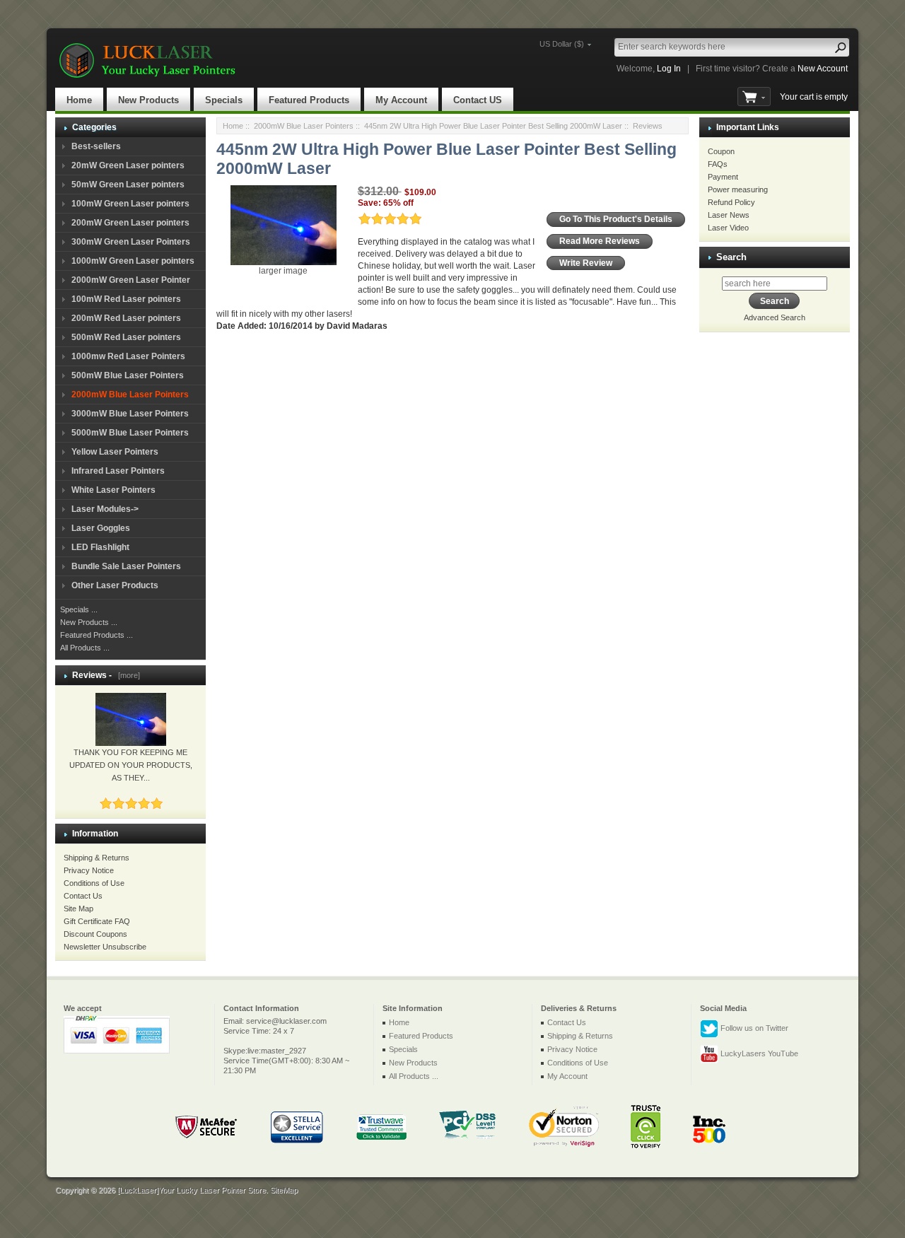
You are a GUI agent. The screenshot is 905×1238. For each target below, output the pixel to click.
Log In (669, 68)
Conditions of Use (94, 883)
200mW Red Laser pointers (126, 318)
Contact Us (83, 896)
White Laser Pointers (113, 490)
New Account (823, 68)
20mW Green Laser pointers (128, 165)
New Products (148, 100)
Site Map (78, 908)
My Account (401, 100)
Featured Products (309, 100)
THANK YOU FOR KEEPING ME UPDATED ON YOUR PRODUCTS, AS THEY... (130, 765)
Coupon (721, 151)
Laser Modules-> (105, 509)
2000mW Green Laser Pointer (130, 280)
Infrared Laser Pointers (118, 471)
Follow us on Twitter (753, 1028)
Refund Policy (731, 202)
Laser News (728, 215)
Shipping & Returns (96, 857)
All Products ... (85, 647)
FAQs (718, 164)
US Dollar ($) (561, 44)
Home (79, 100)
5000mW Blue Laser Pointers (130, 433)
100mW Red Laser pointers (126, 299)
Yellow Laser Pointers (114, 452)
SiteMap (284, 1190)
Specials (224, 100)
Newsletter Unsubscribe (105, 946)
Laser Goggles (100, 528)
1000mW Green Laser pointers (132, 261)
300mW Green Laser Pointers (130, 242)
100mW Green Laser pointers (130, 204)
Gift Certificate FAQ (97, 921)
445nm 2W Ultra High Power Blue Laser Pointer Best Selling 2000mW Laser (493, 126)
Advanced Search (774, 317)
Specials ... (79, 609)
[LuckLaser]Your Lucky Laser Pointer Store (191, 1190)
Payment (723, 177)
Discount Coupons (95, 934)
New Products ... (88, 622)
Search (731, 257)
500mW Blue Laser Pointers (127, 375)
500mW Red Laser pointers (126, 337)
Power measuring (738, 189)
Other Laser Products (114, 585)
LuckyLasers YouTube (758, 1053)
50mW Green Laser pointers (128, 184)
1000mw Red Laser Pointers (128, 356)
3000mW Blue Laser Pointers (130, 414)
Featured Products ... (96, 635)
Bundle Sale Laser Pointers (126, 566)
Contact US (477, 100)
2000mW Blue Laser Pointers (304, 126)
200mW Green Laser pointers (130, 223)
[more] (127, 675)
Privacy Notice (89, 870)
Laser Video (728, 227)
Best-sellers (96, 146)
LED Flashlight (100, 547)
